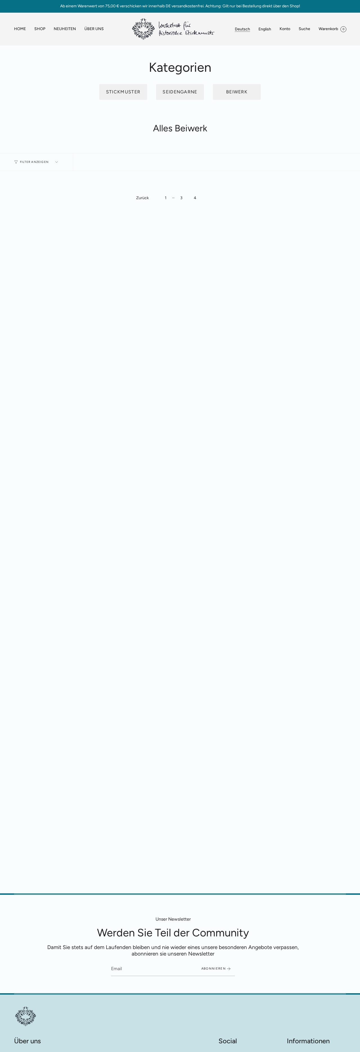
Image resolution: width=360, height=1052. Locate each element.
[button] (40, 29)
